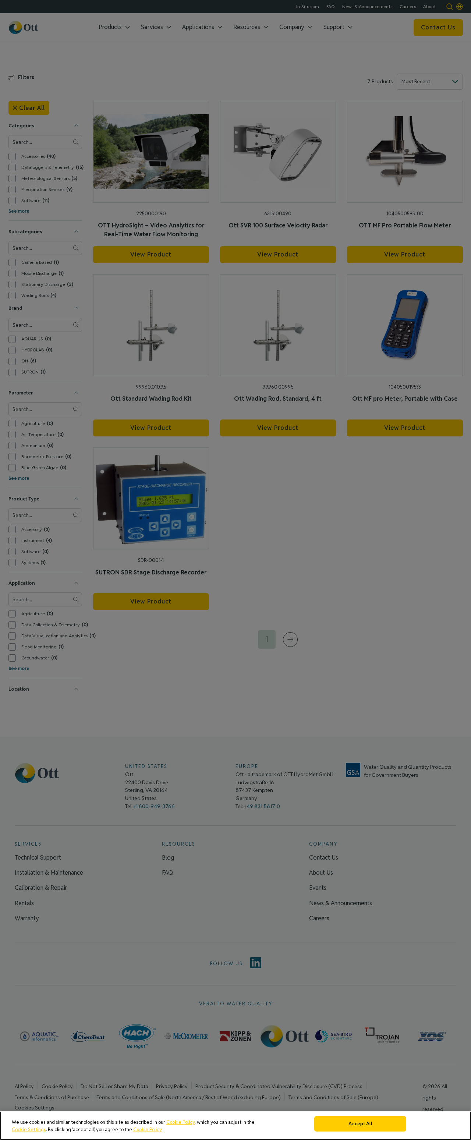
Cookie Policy (180, 1122)
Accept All (360, 1123)
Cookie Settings (29, 1129)
